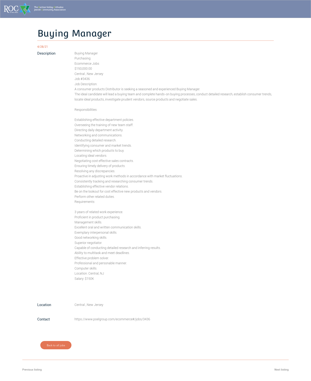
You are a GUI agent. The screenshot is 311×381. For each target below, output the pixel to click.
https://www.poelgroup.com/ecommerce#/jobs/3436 (112, 319)
